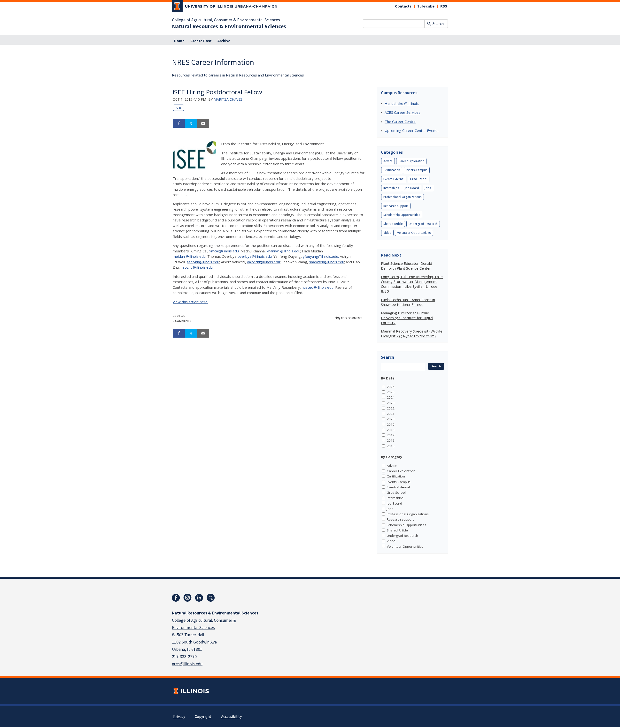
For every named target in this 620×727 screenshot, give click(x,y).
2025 (391, 392)
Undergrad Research (423, 224)
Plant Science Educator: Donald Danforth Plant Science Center (406, 266)
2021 (391, 413)
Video (387, 233)
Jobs (178, 107)
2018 (391, 430)
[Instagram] (187, 597)
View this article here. (190, 301)
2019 (391, 424)
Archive (223, 41)
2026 (391, 387)
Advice (388, 161)
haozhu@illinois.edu (197, 267)
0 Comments (182, 321)
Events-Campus (416, 170)
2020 (391, 419)
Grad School (418, 179)
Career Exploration (411, 161)
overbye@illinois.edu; (255, 256)
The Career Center (400, 121)
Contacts (403, 6)
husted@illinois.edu (317, 287)
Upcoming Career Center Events (412, 130)
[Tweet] (191, 123)
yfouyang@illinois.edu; (321, 256)
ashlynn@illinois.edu (203, 261)
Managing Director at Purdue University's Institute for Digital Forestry (407, 317)
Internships (391, 188)
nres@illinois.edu (187, 664)
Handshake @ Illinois (402, 103)
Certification (391, 170)
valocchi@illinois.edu (263, 261)
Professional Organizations (402, 197)
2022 (391, 408)
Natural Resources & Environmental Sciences (229, 26)
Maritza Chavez (228, 99)
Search (438, 23)
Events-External (393, 179)
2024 (391, 397)
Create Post (201, 41)
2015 (391, 446)
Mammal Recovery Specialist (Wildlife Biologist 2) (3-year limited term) (411, 333)
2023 (391, 403)
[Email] (203, 123)
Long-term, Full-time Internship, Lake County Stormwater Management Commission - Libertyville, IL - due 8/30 (412, 284)
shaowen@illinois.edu (326, 261)
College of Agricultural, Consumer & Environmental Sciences (226, 20)
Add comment (351, 318)
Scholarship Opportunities (401, 215)
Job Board (412, 188)
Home (179, 41)
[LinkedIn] (199, 597)
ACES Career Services (402, 112)
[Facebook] (175, 597)
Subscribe (425, 6)
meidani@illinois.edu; (189, 256)
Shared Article (393, 224)
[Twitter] (210, 597)
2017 (391, 435)
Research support (395, 206)
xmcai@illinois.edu (224, 251)
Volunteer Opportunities (414, 233)
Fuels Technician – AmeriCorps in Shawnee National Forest (408, 302)
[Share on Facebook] (179, 123)
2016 (391, 440)
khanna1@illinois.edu (283, 251)
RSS (443, 6)
